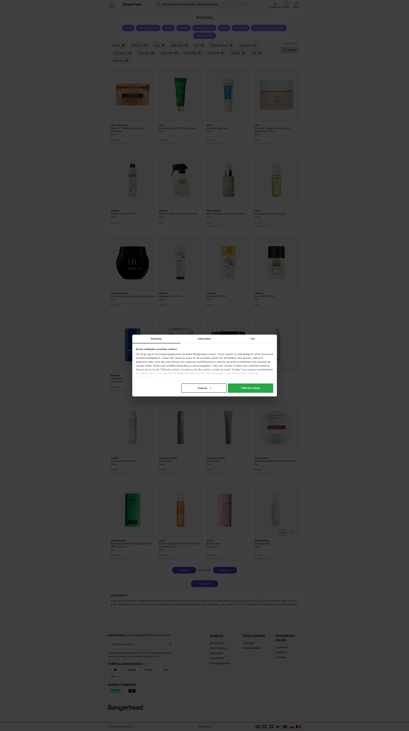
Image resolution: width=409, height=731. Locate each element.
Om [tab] (253, 338)
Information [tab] (204, 338)
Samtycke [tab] (156, 338)
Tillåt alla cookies (250, 388)
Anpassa (202, 388)
